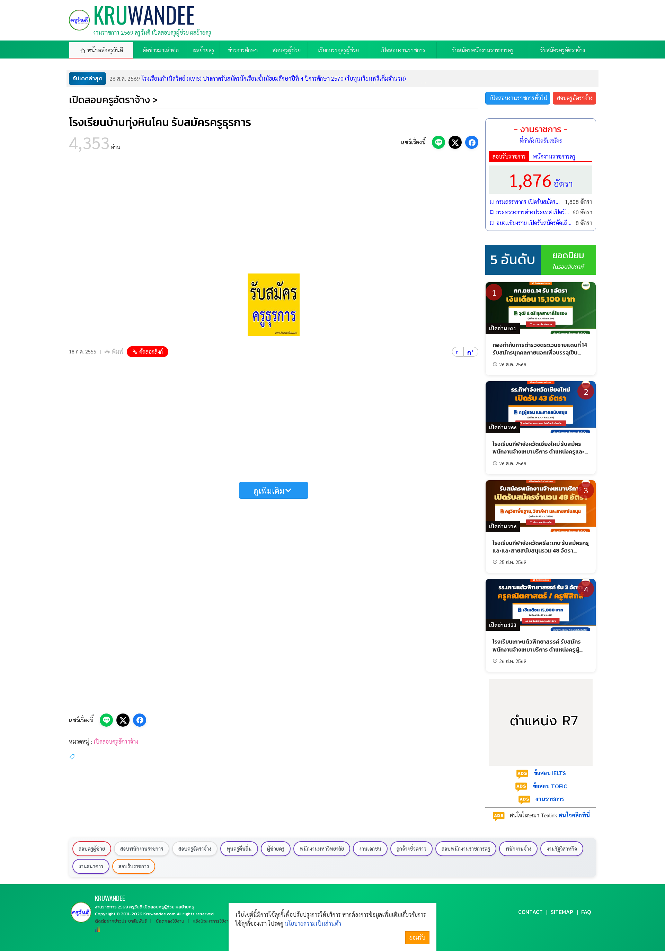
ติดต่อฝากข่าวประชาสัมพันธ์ (121, 921)
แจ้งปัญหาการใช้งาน (212, 921)
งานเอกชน (370, 848)
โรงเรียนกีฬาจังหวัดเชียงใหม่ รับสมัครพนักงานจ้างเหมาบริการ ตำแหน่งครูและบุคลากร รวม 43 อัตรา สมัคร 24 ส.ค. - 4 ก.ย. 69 (539, 455)
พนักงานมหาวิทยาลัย (322, 848)
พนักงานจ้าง (518, 848)
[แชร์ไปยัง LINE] (438, 142)
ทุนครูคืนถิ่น (239, 848)
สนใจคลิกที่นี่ (574, 815)
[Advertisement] (273, 214)
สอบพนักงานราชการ (141, 848)
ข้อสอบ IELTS (549, 773)
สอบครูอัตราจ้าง (575, 97)
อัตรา (540, 179)
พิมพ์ (117, 351)
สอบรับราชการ (509, 156)
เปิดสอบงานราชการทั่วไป (518, 97)
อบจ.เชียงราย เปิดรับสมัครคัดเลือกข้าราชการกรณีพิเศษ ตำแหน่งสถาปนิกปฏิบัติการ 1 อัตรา (534, 222)
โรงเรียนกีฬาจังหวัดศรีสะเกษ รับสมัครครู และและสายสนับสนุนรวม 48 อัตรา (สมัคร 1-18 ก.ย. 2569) (541, 551)
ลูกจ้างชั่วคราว (411, 848)
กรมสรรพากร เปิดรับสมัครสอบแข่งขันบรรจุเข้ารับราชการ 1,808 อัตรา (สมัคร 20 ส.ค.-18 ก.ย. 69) (528, 201)
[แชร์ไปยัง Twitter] (455, 142)
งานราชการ (549, 798)
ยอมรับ (417, 937)
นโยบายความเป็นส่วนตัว (313, 923)
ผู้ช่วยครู (275, 848)
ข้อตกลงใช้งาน (170, 921)
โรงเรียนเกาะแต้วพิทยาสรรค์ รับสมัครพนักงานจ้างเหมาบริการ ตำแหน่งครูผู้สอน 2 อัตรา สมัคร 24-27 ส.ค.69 (537, 649)
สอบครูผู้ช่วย (92, 848)
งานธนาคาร (91, 866)
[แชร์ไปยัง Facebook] (471, 142)
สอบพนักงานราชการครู (466, 848)
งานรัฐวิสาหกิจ (562, 848)
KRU (110, 898)
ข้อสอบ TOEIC (549, 786)
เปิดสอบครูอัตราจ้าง (116, 741)
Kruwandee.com (159, 913)
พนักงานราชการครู (554, 156)
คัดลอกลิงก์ (151, 351)
